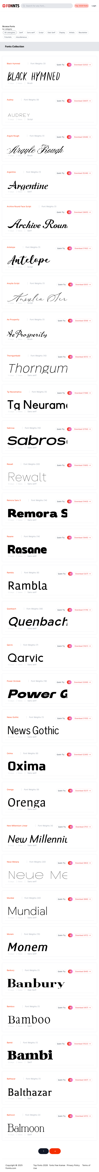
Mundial (10, 898)
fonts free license (57, 1165)
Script (30, 119)
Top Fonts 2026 (40, 1165)
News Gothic (13, 717)
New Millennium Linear (17, 825)
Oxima (10, 753)
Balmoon (11, 1115)
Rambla (10, 572)
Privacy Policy (73, 1165)
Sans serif (32, 375)
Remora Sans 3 (14, 500)
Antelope (11, 247)
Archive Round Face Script (19, 206)
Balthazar (11, 1079)
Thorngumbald (13, 355)
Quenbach (11, 609)
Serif (29, 191)
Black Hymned (13, 63)
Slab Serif (32, 990)
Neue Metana (13, 862)
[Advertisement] (49, 17)
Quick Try (60, 65)
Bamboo (10, 1006)
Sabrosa (10, 428)
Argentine (11, 172)
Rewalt (10, 464)
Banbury (10, 970)
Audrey (10, 99)
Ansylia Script (13, 283)
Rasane (10, 536)
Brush (29, 83)
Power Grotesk (14, 681)
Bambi (10, 1042)
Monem (10, 934)
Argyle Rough (13, 136)
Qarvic (10, 645)
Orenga (10, 789)
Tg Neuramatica (14, 392)
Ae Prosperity (13, 319)
